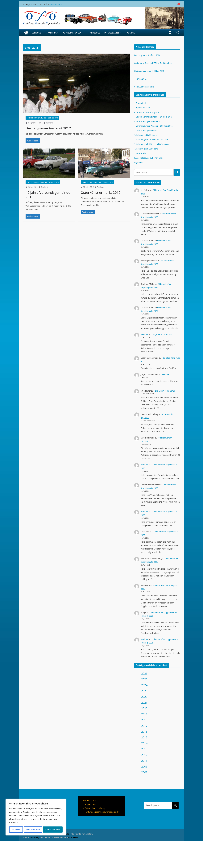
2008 (144, 772)
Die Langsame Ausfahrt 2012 (48, 128)
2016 (144, 731)
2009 (144, 766)
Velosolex (166, 374)
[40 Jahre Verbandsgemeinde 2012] (49, 163)
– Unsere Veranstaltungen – (146, 112)
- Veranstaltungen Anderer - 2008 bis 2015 (43, 182)
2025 (144, 679)
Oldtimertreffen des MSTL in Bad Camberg (153, 63)
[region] (36, 817)
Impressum (90, 804)
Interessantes (111, 32)
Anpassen (16, 829)
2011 (144, 761)
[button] (83, 33)
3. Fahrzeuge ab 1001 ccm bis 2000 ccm (152, 144)
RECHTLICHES (90, 800)
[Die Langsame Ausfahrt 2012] (76, 83)
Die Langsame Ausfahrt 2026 (147, 55)
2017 (144, 726)
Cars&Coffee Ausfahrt (144, 86)
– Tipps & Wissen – (142, 107)
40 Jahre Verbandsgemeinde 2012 (48, 194)
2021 (144, 702)
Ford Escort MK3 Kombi (164, 390)
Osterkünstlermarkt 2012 (101, 192)
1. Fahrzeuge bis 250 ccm (145, 135)
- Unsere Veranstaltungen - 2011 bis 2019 (42, 118)
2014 (144, 743)
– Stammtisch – (141, 103)
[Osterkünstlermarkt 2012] (104, 163)
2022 (144, 697)
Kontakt (131, 32)
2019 (144, 714)
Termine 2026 (140, 79)
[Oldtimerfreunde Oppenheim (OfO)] (26, 32)
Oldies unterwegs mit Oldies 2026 (65, 4)
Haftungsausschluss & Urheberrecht (102, 811)
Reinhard (49, 123)
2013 (144, 749)
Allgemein (138, 162)
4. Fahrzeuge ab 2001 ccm (146, 148)
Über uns (36, 32)
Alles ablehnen (33, 829)
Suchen (175, 805)
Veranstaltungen (72, 32)
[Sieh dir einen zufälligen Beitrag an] (177, 32)
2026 (144, 673)
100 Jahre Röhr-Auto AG (162, 334)
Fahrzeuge (94, 32)
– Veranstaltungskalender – (146, 130)
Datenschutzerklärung (95, 808)
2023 (144, 691)
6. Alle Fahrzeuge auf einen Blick (148, 158)
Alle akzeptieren (52, 829)
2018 (144, 720)
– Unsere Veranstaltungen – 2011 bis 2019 (153, 116)
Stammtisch (52, 32)
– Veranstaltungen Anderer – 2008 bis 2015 (153, 126)
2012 (144, 755)
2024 (144, 685)
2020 (144, 708)
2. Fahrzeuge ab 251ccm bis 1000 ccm (151, 139)
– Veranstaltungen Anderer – (147, 121)
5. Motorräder (140, 153)
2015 (144, 737)
